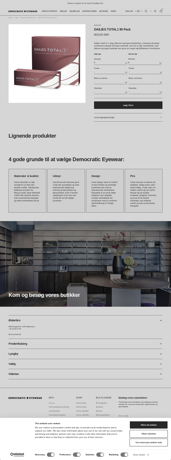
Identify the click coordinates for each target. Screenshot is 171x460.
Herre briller (81, 403)
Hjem (11, 18)
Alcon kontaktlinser (28, 18)
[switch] (77, 455)
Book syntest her (15, 334)
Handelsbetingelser (57, 415)
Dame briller (81, 407)
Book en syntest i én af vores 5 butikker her (85, 3)
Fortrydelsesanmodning (59, 407)
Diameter (98, 88)
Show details (139, 455)
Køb (16, 18)
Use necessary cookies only (149, 442)
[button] (146, 11)
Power (97, 68)
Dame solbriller (82, 415)
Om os (51, 403)
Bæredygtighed (103, 415)
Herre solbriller (82, 411)
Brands (99, 411)
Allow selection (148, 434)
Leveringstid (54, 411)
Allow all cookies (149, 425)
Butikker (99, 407)
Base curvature (100, 78)
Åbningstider (101, 403)
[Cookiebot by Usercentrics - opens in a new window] (17, 455)
